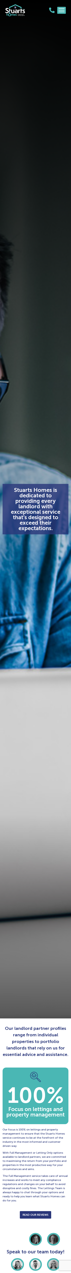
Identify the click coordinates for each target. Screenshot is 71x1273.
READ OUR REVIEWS (35, 1214)
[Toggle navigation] (61, 10)
